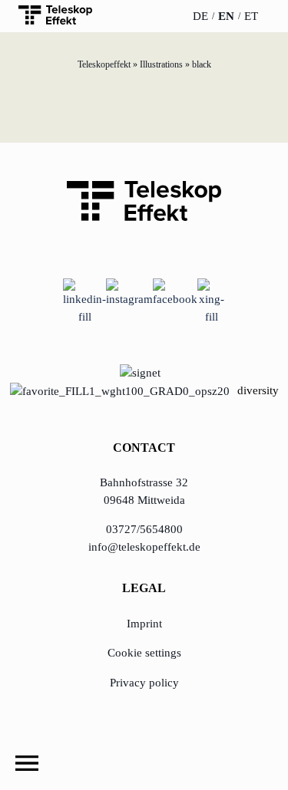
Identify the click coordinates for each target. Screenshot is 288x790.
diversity (258, 390)
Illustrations (161, 64)
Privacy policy (144, 682)
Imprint (144, 623)
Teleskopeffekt (104, 64)
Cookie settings (144, 653)
